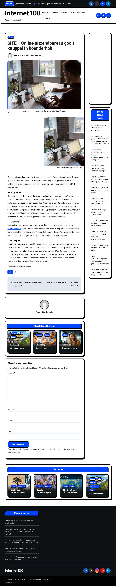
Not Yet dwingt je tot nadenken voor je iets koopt (99, 190)
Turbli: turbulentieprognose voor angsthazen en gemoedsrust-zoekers (100, 260)
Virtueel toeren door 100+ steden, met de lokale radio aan (99, 201)
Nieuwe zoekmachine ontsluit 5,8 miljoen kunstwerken (99, 223)
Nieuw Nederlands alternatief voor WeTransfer (98, 128)
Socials (93, 482)
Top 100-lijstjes (77, 12)
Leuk (66, 486)
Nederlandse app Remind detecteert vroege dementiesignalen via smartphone (21, 541)
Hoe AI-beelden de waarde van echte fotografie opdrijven (99, 168)
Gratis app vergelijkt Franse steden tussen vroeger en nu (99, 272)
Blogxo (45, 579)
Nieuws (54, 12)
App (13, 486)
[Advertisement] (100, 69)
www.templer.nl (14, 228)
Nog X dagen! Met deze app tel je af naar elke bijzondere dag (100, 179)
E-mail (11, 420)
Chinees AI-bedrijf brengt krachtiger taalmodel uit (98, 212)
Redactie (21, 55)
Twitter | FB (15, 333)
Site (9, 431)
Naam (11, 409)
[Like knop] (10, 272)
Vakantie (46, 18)
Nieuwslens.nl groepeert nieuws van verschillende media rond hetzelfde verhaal (100, 140)
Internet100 (23, 13)
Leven (64, 12)
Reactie (11, 373)
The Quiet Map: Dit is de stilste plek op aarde (99, 248)
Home (45, 12)
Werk (11, 37)
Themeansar (9, 582)
